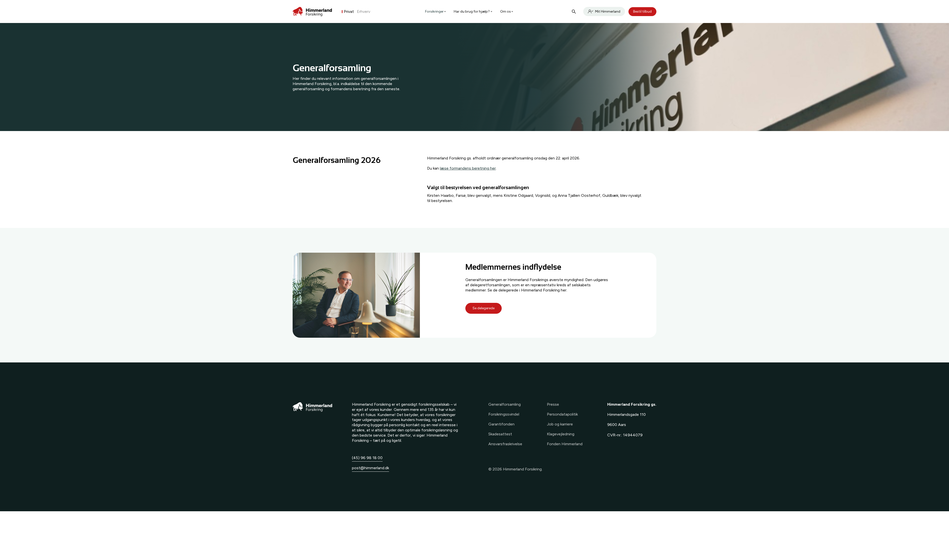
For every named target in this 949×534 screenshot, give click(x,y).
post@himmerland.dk (370, 468)
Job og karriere (560, 424)
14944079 (633, 435)
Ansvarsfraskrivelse (505, 444)
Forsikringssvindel (503, 414)
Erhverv (363, 11)
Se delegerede (484, 308)
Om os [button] (505, 11)
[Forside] (312, 11)
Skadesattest (500, 434)
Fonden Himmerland (564, 444)
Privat (349, 11)
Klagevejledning (560, 434)
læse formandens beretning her (468, 168)
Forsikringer (434, 11)
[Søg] (574, 12)
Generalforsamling (504, 404)
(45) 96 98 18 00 (367, 457)
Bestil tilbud (642, 11)
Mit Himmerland (607, 11)
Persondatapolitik (562, 414)
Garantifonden (501, 424)
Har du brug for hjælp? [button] (472, 11)
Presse (553, 404)
